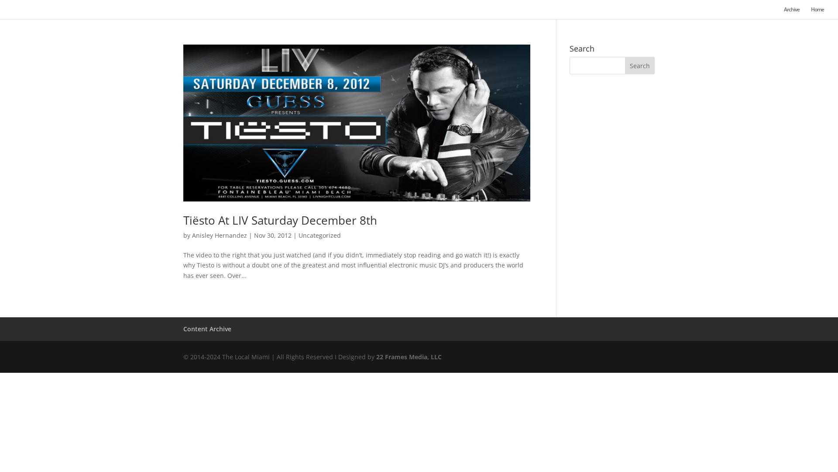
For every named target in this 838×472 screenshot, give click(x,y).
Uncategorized (320, 235)
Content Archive (207, 329)
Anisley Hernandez (219, 235)
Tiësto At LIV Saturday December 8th (280, 220)
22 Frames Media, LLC (409, 357)
